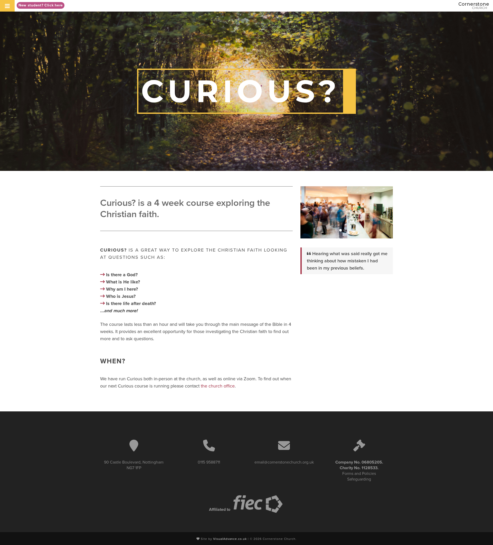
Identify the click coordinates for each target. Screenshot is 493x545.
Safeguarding (359, 479)
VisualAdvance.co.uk (230, 539)
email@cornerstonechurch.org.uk (284, 462)
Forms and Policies (359, 473)
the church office (218, 386)
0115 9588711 (209, 462)
